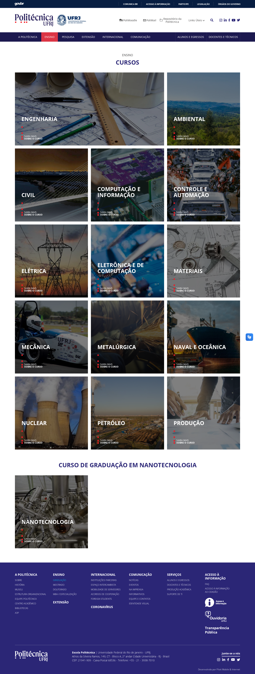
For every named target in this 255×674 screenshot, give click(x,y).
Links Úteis (195, 20)
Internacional (112, 37)
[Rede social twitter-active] (238, 659)
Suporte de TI (174, 594)
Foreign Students (101, 598)
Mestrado (58, 584)
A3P (17, 612)
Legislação (203, 4)
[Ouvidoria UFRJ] (215, 616)
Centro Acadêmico (25, 603)
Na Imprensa (136, 589)
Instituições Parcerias (104, 580)
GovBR (19, 4)
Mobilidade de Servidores (106, 589)
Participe (183, 4)
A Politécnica (27, 37)
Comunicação (140, 37)
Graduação (59, 580)
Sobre (18, 580)
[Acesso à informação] (215, 602)
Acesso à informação (158, 4)
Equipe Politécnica (26, 598)
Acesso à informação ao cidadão (217, 590)
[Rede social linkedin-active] (223, 659)
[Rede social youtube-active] (233, 659)
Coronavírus (102, 607)
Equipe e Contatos (139, 598)
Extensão (88, 37)
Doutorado (59, 589)
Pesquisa (68, 37)
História (19, 584)
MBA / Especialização (65, 594)
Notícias (134, 580)
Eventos (134, 584)
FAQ (207, 584)
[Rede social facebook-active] (228, 659)
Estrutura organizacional (30, 594)
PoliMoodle (130, 20)
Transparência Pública (217, 630)
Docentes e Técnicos (223, 37)
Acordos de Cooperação (105, 594)
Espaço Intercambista (103, 584)
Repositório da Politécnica (172, 20)
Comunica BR (130, 4)
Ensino (50, 37)
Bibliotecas (21, 608)
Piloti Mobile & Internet (228, 669)
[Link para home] (31, 656)
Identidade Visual (139, 603)
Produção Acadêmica (179, 589)
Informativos (136, 594)
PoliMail (151, 20)
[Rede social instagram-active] (218, 659)
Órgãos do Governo (229, 4)
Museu (19, 589)
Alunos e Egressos (191, 37)
